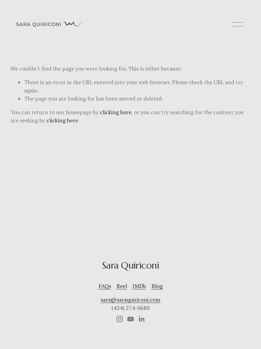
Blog (157, 286)
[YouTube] (130, 319)
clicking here (115, 112)
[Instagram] (119, 319)
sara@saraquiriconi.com (130, 299)
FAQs (105, 286)
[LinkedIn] (141, 319)
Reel (122, 286)
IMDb (139, 286)
